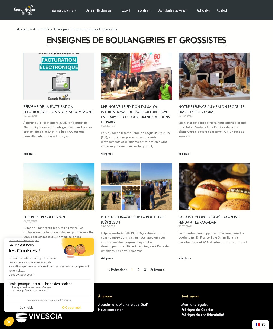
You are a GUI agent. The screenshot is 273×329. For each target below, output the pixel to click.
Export (126, 10)
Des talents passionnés (172, 10)
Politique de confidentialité (202, 314)
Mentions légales (194, 304)
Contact (222, 10)
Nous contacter (110, 309)
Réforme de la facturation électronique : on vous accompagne (58, 109)
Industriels (144, 10)
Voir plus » (29, 153)
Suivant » (157, 269)
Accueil (22, 28)
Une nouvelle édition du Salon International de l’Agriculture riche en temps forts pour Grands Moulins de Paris (135, 114)
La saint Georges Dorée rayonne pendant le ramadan (209, 219)
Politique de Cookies (197, 309)
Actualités (203, 10)
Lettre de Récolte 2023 (44, 217)
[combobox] (260, 324)
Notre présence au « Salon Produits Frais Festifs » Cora (211, 109)
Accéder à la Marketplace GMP (123, 304)
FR (264, 324)
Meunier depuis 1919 (64, 10)
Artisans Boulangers (98, 10)
